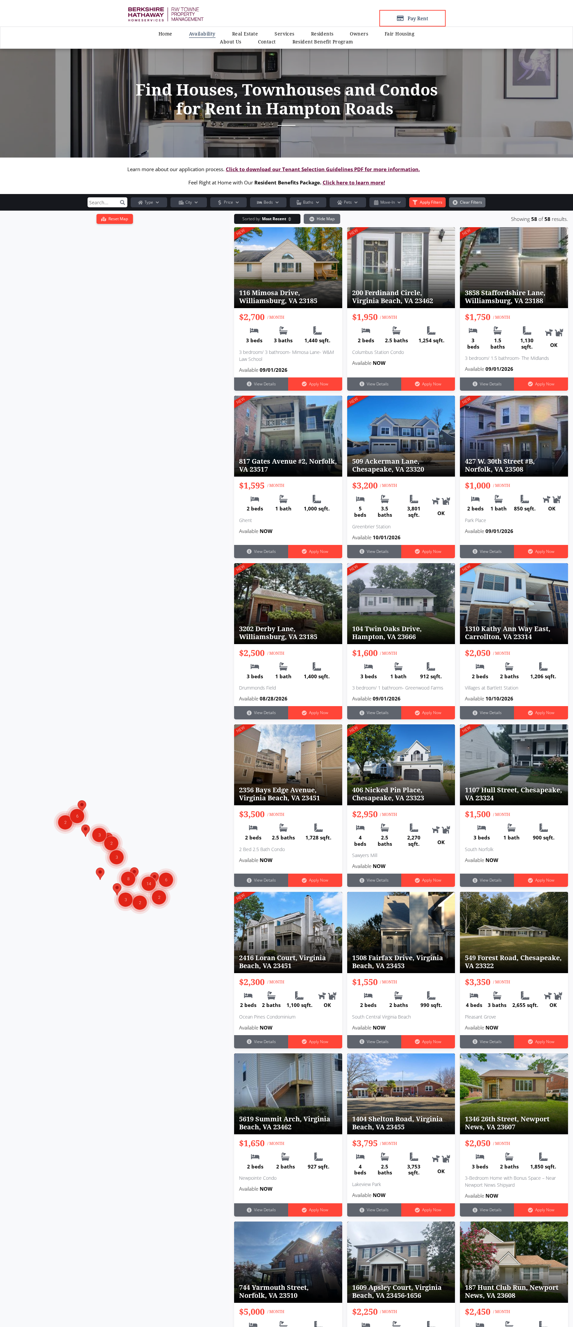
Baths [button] (308, 202)
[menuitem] (165, 34)
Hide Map (326, 219)
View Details (265, 384)
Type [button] (149, 202)
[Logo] (166, 10)
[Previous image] (237, 263)
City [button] (188, 202)
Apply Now (318, 384)
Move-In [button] (387, 202)
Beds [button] (268, 202)
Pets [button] (348, 202)
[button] (122, 202)
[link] (245, 34)
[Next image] (339, 263)
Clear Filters (471, 202)
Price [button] (228, 202)
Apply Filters (431, 202)
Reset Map (118, 219)
